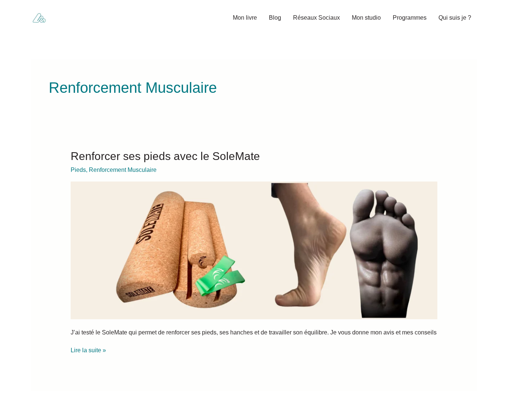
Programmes (410, 17)
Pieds (78, 170)
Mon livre (245, 17)
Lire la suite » (88, 349)
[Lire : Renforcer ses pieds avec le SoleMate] (254, 250)
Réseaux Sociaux (316, 17)
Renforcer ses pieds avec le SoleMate (165, 156)
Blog (275, 17)
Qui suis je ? (454, 17)
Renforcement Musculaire (123, 170)
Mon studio (366, 17)
